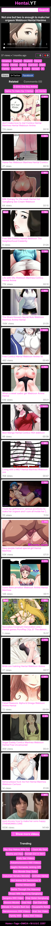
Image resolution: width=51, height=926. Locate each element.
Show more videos (27, 834)
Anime (23, 65)
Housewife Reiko (40, 907)
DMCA (24, 923)
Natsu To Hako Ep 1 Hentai (19, 91)
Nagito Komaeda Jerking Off (25, 867)
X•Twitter (15, 75)
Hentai (14, 65)
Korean (35, 68)
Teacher (17, 61)
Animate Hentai (40, 875)
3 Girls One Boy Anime (25, 86)
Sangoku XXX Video (13, 898)
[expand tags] (43, 68)
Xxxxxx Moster (11, 902)
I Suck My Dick (39, 849)
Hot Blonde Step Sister (25, 871)
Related (13, 81)
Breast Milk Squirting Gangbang (25, 893)
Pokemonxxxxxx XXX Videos (25, 862)
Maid (42, 65)
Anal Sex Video (40, 911)
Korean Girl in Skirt (35, 853)
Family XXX (15, 915)
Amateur (6, 61)
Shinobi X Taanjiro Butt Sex (16, 907)
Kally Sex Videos (25, 858)
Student (28, 61)
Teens (5, 65)
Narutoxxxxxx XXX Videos (16, 911)
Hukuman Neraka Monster (16, 875)
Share (5, 75)
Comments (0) (33, 81)
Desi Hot (26, 902)
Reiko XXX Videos (32, 915)
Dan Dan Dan (40, 902)
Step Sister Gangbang (37, 898)
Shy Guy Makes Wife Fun (16, 849)
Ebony (38, 61)
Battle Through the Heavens (25, 889)
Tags (16, 923)
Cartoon (33, 65)
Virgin (27, 68)
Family (5, 68)
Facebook (28, 75)
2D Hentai (40, 91)
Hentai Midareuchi (25, 884)
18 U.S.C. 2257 (38, 923)
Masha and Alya (14, 853)
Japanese (16, 68)
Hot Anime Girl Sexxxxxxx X (25, 880)
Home (8, 923)
